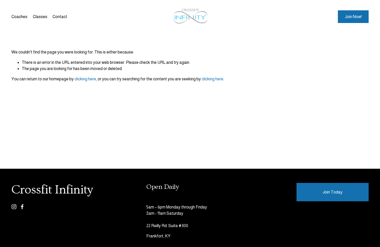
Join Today (333, 192)
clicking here (85, 79)
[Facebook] (22, 206)
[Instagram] (14, 206)
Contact (59, 16)
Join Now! (353, 16)
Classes (40, 16)
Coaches (19, 16)
